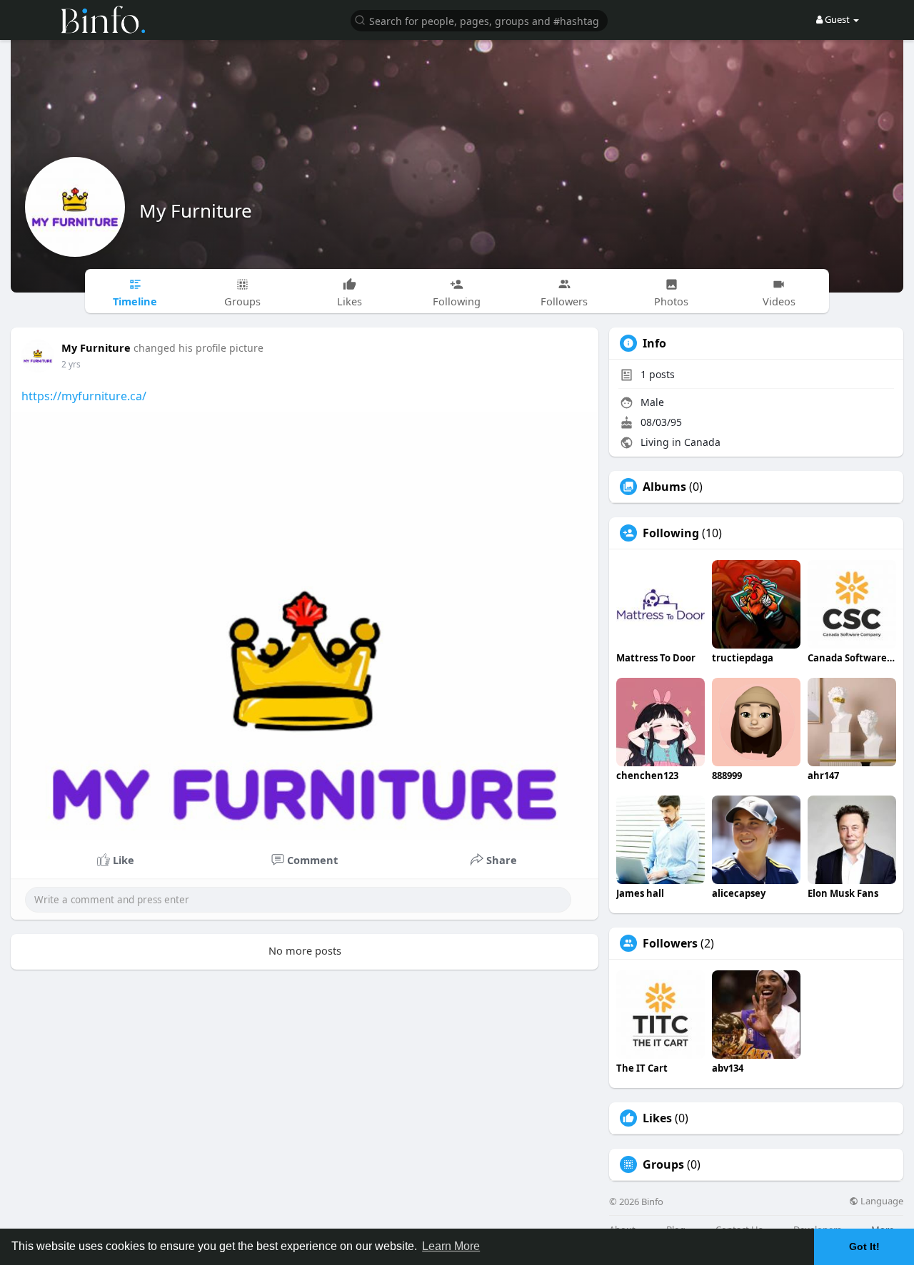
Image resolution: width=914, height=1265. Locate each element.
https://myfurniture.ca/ (83, 396)
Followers (670, 943)
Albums (664, 486)
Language (880, 1201)
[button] (479, 19)
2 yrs (71, 364)
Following (671, 533)
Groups (663, 1164)
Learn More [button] (451, 1246)
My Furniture (195, 210)
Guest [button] (837, 19)
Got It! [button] (864, 1246)
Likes (657, 1118)
